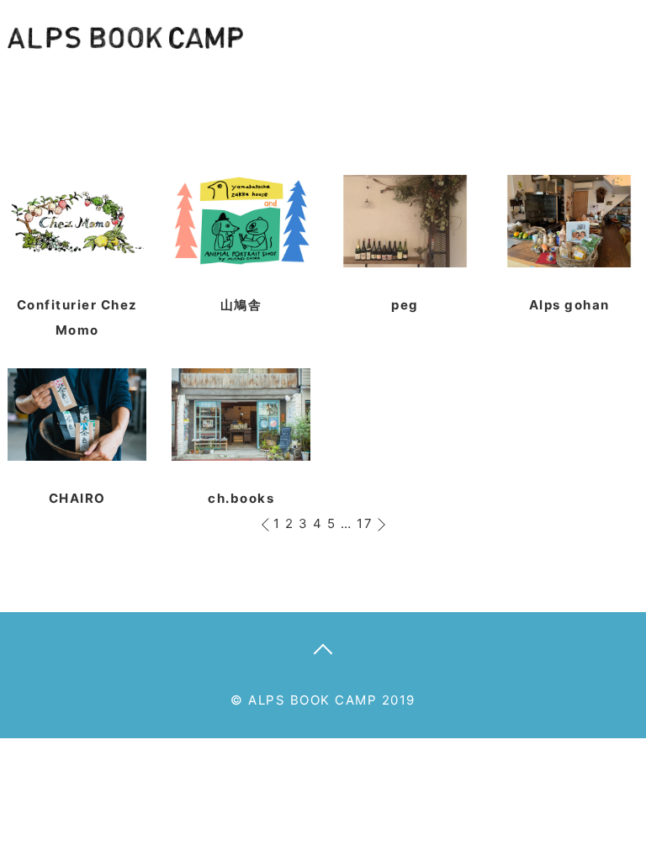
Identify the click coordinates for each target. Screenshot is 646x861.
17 (365, 523)
